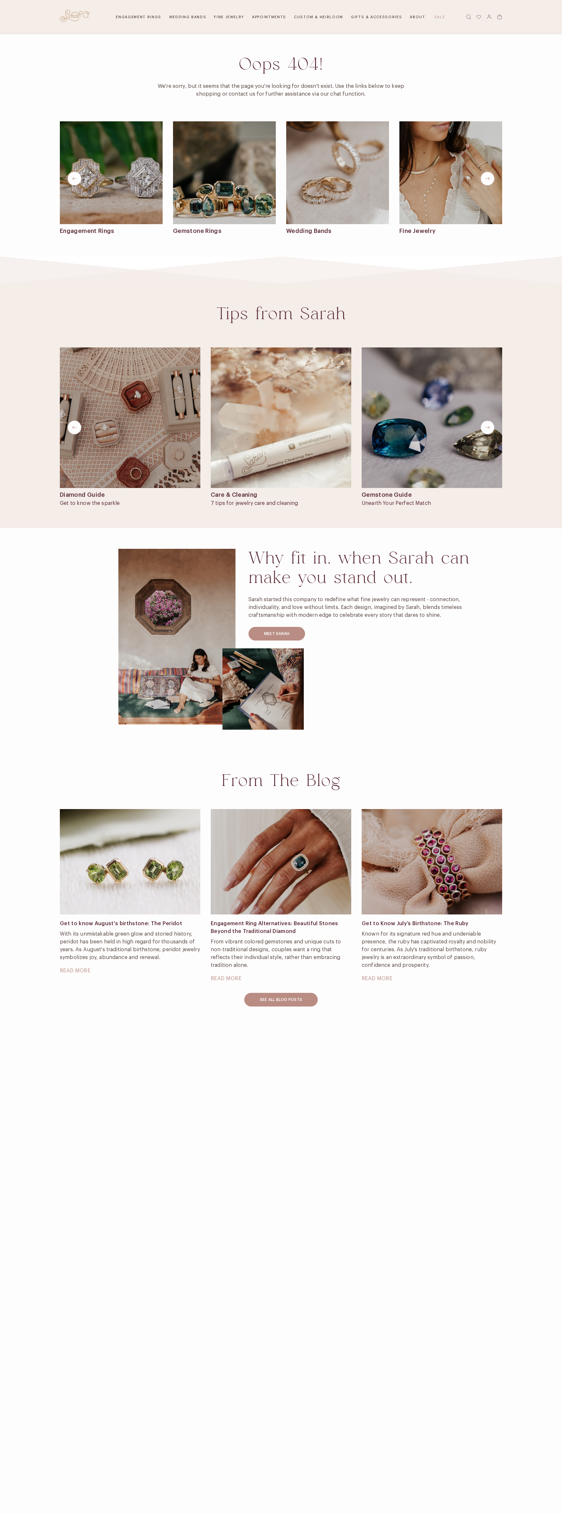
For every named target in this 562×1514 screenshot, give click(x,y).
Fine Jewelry (229, 17)
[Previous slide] (74, 178)
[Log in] (489, 17)
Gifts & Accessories (376, 17)
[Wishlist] (479, 17)
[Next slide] (487, 178)
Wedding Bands (187, 17)
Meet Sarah (276, 634)
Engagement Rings (138, 17)
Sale (439, 17)
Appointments (269, 17)
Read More (75, 970)
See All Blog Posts (281, 1000)
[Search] (468, 17)
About (417, 17)
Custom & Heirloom (318, 17)
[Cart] (499, 17)
